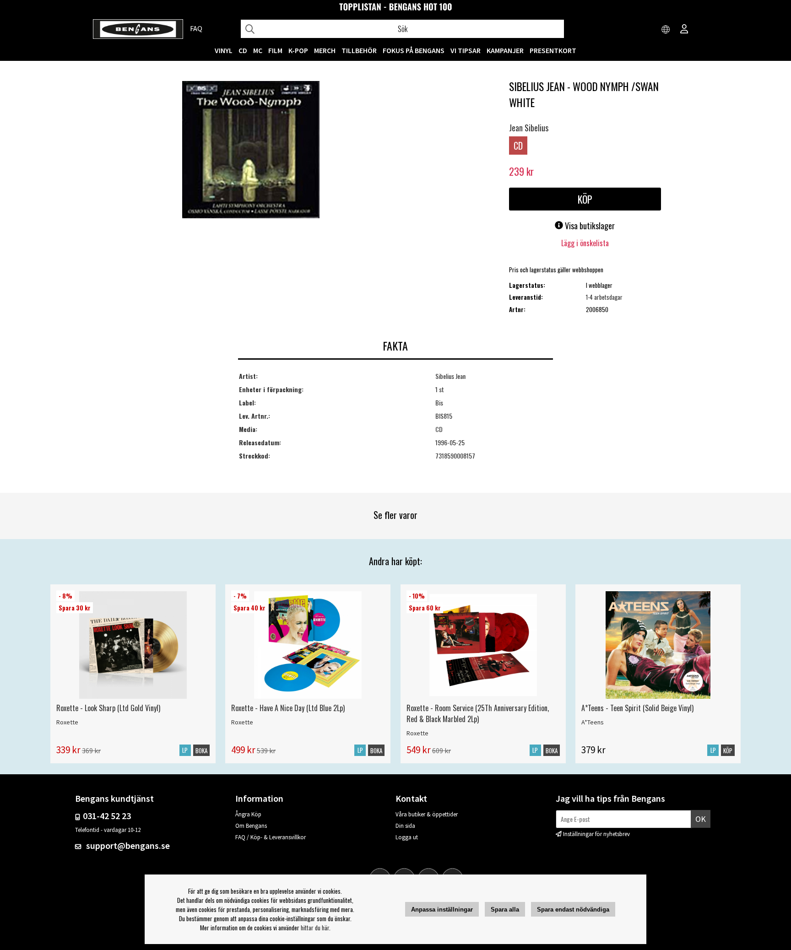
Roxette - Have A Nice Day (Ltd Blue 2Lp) (288, 707)
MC (257, 50)
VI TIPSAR (465, 50)
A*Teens (592, 722)
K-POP (298, 50)
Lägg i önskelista (585, 243)
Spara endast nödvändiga (573, 909)
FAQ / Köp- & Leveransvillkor (270, 837)
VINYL (224, 50)
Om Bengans (251, 826)
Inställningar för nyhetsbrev (596, 834)
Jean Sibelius (528, 128)
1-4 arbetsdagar (604, 297)
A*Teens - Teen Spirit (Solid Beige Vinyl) (637, 707)
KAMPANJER (505, 50)
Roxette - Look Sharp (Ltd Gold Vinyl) (108, 707)
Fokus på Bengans (413, 50)
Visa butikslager (589, 226)
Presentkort (553, 50)
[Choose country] (666, 30)
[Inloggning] (684, 29)
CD (242, 50)
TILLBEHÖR (359, 50)
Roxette (67, 722)
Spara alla (505, 909)
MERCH (325, 50)
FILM (275, 50)
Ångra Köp (248, 814)
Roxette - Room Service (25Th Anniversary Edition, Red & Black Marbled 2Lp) (477, 713)
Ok (700, 819)
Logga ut (407, 837)
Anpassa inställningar (442, 909)
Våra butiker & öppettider (427, 814)
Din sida (405, 826)
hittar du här (315, 927)
